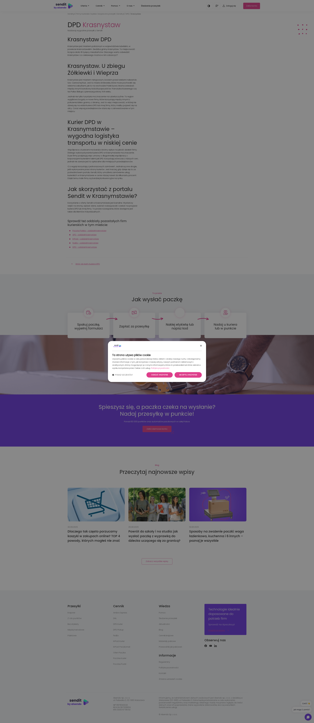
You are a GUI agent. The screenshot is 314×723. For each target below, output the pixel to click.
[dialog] (157, 361)
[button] (122, 375)
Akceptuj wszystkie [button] (188, 375)
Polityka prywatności (160, 368)
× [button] (201, 346)
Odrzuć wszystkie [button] (159, 375)
